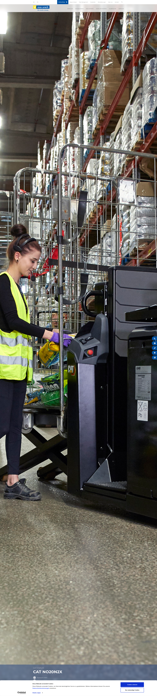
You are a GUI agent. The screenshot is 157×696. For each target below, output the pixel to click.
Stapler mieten (101, 8)
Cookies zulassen (132, 684)
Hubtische (112, 8)
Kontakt (117, 2)
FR (37, 2)
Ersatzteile (92, 2)
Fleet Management (83, 2)
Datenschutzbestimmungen (41, 688)
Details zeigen (37, 692)
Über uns (110, 2)
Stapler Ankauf (73, 2)
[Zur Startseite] (41, 8)
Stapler (70, 8)
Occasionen (79, 8)
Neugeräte (90, 8)
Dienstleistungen (102, 2)
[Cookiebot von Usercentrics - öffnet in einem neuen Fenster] (22, 693)
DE (34, 2)
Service (121, 8)
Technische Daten (42, 677)
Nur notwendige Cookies (132, 690)
